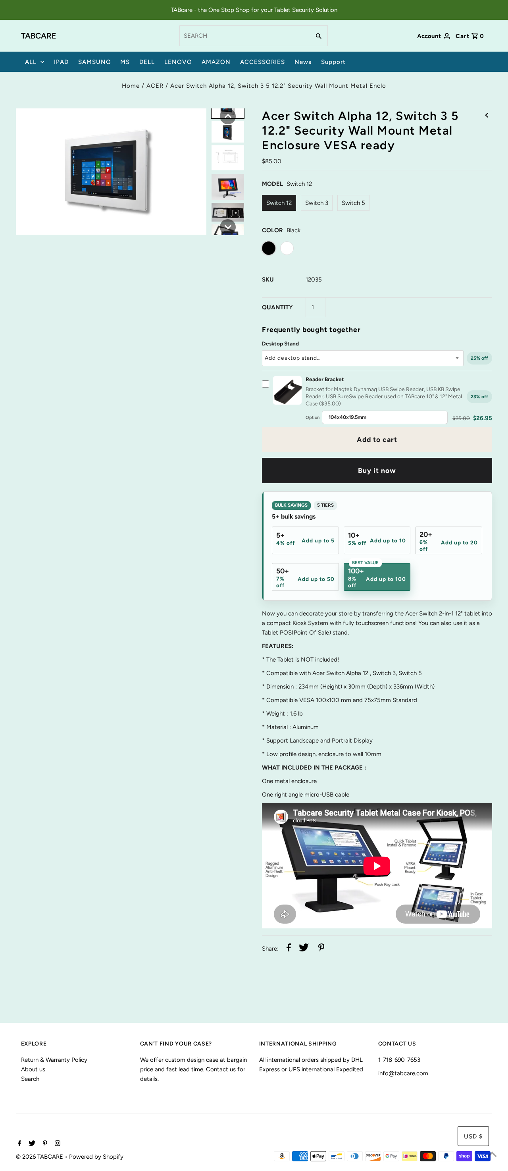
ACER (155, 85)
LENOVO (178, 62)
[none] (228, 116)
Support (333, 62)
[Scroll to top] (492, 1155)
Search (30, 1078)
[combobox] (244, 36)
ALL (31, 62)
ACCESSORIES (262, 62)
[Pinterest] (44, 1144)
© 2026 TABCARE (40, 1156)
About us (33, 1069)
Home (131, 85)
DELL (147, 62)
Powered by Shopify (96, 1156)
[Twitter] (31, 1144)
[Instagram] (56, 1144)
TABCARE (38, 36)
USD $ (473, 1136)
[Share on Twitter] (304, 948)
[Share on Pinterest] (321, 948)
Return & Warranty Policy (54, 1059)
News (303, 62)
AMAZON (216, 62)
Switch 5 (353, 202)
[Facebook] (18, 1144)
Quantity (277, 307)
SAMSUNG (94, 62)
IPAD (61, 62)
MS (125, 62)
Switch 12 (279, 202)
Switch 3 (316, 202)
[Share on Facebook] (289, 948)
